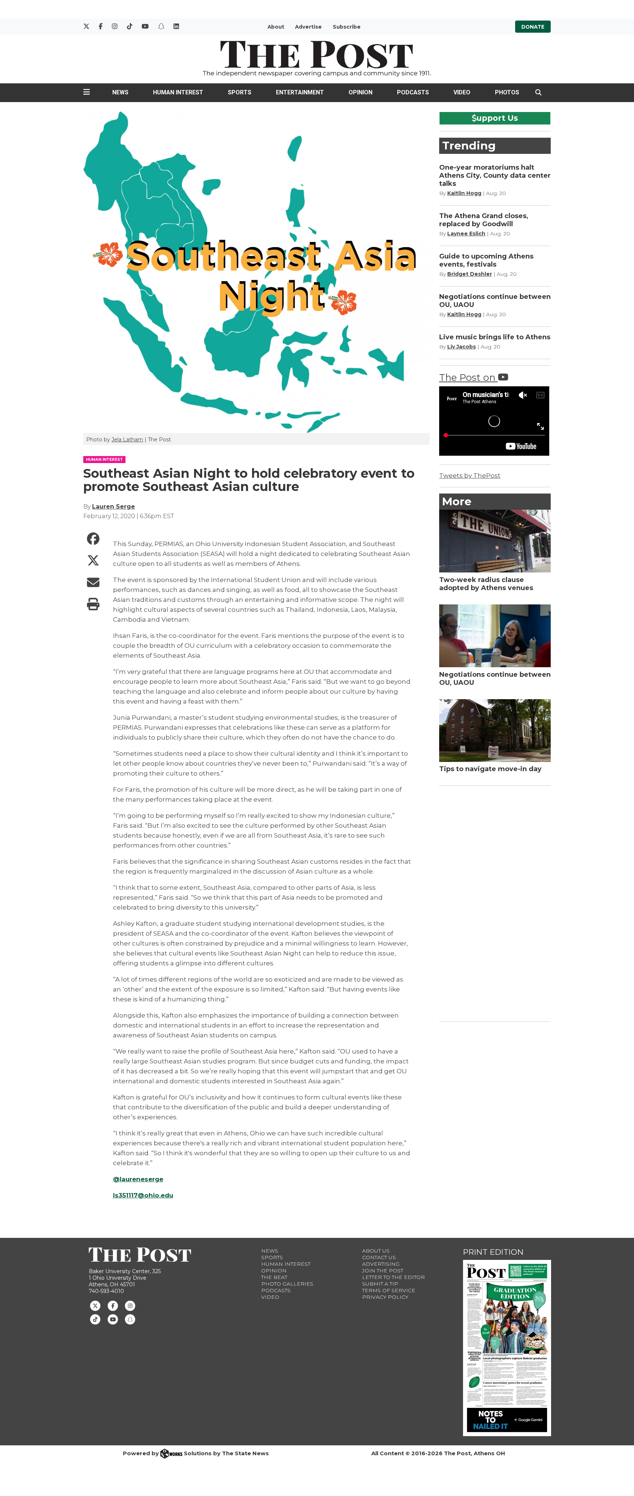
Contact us (379, 1257)
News (120, 92)
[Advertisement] (494, 902)
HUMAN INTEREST (104, 459)
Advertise (308, 27)
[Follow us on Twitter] (95, 1305)
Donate (532, 27)
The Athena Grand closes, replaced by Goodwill (483, 220)
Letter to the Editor (393, 1277)
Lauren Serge (113, 506)
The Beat (274, 1277)
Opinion (360, 92)
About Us (376, 1250)
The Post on (468, 377)
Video (461, 92)
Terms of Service (388, 1290)
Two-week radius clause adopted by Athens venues (486, 584)
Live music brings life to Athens (494, 337)
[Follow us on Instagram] (130, 1305)
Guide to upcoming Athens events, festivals (486, 260)
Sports (239, 92)
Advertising (381, 1264)
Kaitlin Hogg (464, 193)
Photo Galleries (287, 1283)
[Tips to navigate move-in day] (495, 730)
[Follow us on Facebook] (112, 1305)
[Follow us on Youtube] (112, 1318)
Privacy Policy (385, 1297)
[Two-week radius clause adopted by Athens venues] (495, 541)
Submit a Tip (380, 1283)
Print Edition (493, 1252)
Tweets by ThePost (469, 475)
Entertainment (300, 92)
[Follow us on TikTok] (95, 1318)
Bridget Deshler (469, 274)
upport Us (497, 118)
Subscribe (347, 27)
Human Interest (178, 92)
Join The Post (382, 1270)
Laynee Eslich (466, 233)
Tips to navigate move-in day (490, 769)
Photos (507, 92)
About (275, 27)
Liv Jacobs (461, 346)
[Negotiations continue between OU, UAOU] (495, 635)
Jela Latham (127, 439)
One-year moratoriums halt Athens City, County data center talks (495, 175)
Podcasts (413, 92)
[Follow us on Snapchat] (130, 1318)
